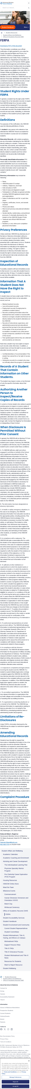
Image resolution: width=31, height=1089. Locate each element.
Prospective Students (6, 1010)
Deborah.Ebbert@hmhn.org (8, 842)
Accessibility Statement (7, 997)
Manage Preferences (15, 1077)
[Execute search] (29, 7)
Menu (25, 27)
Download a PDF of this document (11, 46)
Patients (2, 1022)
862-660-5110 (4, 844)
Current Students (5, 1013)
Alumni (2, 1019)
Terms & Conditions (5, 1042)
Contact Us (3, 988)
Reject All (15, 1081)
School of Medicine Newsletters (10, 1007)
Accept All (15, 1086)
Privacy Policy (4, 1039)
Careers (2, 994)
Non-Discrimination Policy (7, 1036)
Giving (2, 991)
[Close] (29, 1061)
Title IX (2, 1000)
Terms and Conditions (10, 1072)
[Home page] (1, 32)
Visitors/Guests (5, 1016)
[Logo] (7, 3)
